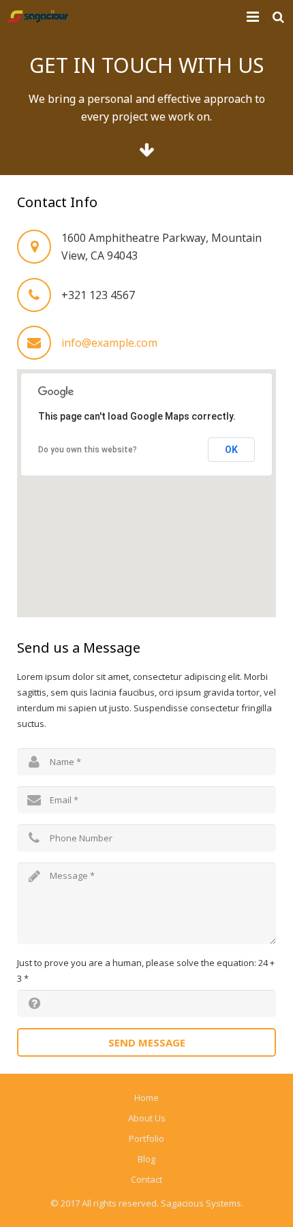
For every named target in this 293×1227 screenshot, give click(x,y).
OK (231, 449)
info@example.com (109, 342)
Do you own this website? (87, 449)
